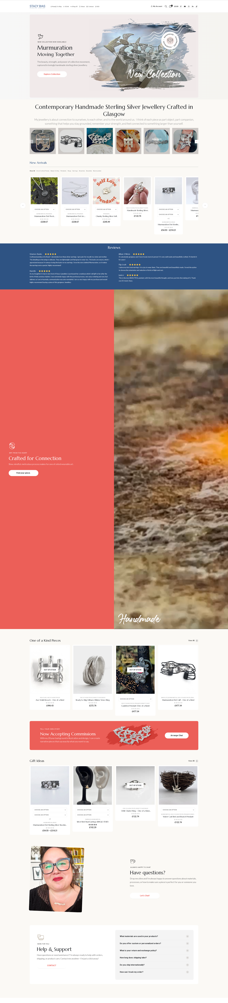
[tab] (38, 163)
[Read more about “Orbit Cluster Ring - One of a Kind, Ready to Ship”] (151, 769)
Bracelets (89, 171)
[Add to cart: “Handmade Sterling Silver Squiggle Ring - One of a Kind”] (147, 181)
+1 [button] (169, 219)
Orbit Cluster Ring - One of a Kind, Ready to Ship (135, 812)
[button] (166, 6)
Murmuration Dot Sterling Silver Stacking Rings (168, 225)
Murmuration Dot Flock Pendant (44, 217)
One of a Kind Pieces (42, 171)
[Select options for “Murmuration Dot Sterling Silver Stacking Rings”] (178, 181)
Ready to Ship (57, 6)
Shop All (74, 6)
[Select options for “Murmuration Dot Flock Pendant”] (54, 181)
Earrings (75, 171)
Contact (91, 6)
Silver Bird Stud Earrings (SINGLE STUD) (92, 822)
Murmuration (97, 171)
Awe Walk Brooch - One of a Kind (50, 700)
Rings (69, 171)
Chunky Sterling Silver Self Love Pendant (106, 217)
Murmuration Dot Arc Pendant (75, 217)
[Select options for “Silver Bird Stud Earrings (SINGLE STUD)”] (108, 769)
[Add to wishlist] (54, 187)
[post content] (44, 190)
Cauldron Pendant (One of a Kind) (135, 706)
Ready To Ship (55, 171)
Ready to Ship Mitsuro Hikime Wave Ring (93, 700)
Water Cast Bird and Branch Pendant (178, 816)
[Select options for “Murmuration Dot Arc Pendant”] (85, 181)
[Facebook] (181, 6)
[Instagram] (188, 6)
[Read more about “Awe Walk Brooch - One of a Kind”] (65, 649)
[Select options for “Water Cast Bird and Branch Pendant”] (193, 769)
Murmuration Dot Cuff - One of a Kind (178, 700)
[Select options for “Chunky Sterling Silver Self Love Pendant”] (116, 181)
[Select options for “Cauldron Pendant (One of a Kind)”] (151, 649)
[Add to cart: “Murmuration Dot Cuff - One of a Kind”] (193, 649)
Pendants (63, 171)
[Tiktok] (196, 6)
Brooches (82, 171)
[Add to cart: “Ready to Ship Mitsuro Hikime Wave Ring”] (108, 649)
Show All (32, 171)
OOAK (67, 6)
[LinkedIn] (192, 6)
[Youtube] (184, 6)
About (83, 6)
